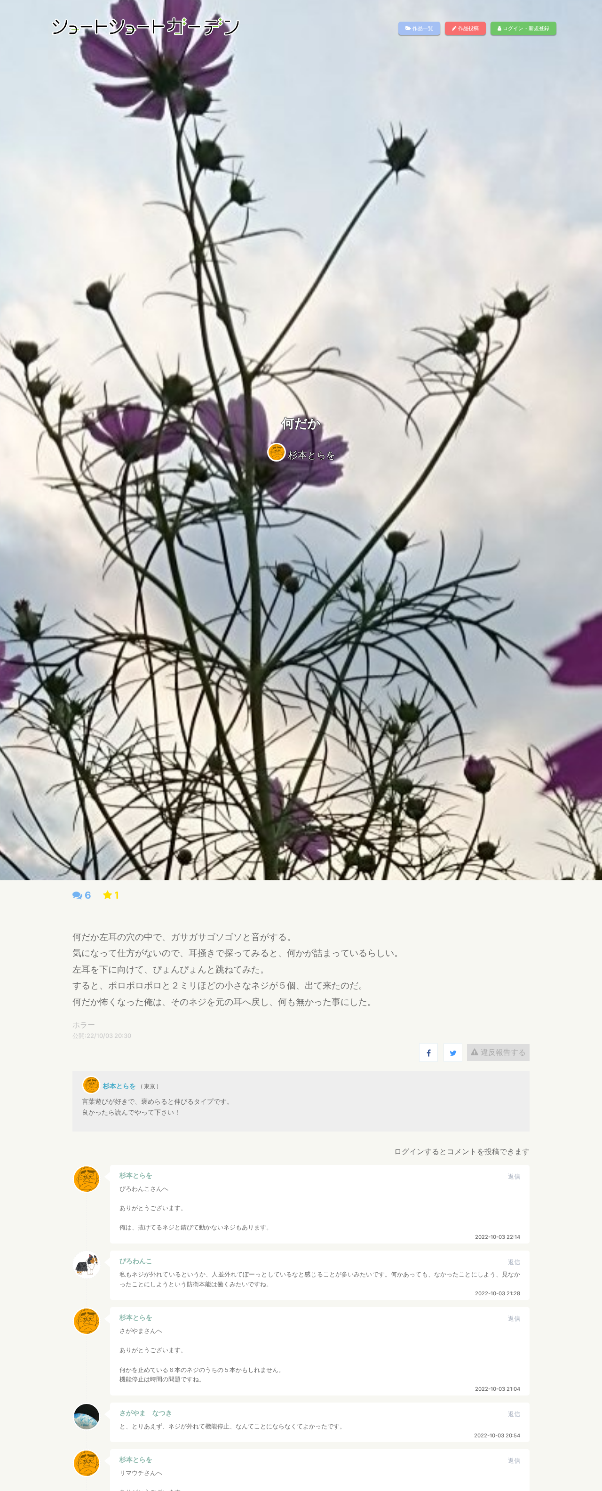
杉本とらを (311, 455)
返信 (514, 1176)
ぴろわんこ (135, 1261)
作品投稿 (468, 28)
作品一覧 (422, 28)
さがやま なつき (145, 1413)
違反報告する (502, 1052)
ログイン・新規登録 (525, 28)
